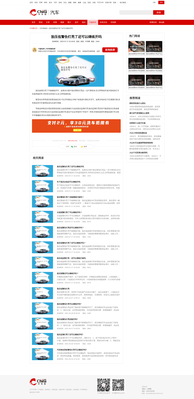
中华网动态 (83, 389)
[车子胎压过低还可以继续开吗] (42, 181)
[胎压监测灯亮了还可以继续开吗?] (42, 334)
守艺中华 (100, 2)
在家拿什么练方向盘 (137, 123)
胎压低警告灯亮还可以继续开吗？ (70, 228)
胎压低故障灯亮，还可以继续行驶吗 (71, 258)
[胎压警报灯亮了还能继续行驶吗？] (42, 197)
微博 (85, 146)
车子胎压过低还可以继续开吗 (68, 182)
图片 (69, 22)
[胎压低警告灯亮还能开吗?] (42, 319)
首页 (31, 2)
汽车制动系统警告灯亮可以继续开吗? (72, 350)
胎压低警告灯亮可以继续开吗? (69, 304)
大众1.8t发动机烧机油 (138, 133)
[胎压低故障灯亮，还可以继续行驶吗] (42, 258)
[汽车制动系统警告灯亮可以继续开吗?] (42, 349)
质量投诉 (153, 22)
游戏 (60, 2)
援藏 (69, 2)
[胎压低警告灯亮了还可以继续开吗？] (42, 242)
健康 (79, 2)
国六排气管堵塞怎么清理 (139, 113)
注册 (154, 2)
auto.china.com (72, 140)
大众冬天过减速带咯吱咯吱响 (141, 143)
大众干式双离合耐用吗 (138, 153)
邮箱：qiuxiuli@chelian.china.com (152, 393)
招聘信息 (55, 389)
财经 (45, 2)
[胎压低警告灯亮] (42, 288)
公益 (84, 2)
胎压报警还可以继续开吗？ (67, 273)
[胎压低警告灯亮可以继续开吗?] (42, 303)
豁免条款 (69, 389)
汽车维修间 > (44, 28)
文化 (65, 2)
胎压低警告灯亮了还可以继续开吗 (61, 28)
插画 (74, 2)
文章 (48, 22)
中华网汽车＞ (34, 28)
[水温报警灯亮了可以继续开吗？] (42, 212)
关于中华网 (33, 389)
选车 (76, 22)
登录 (161, 2)
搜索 (159, 12)
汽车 (55, 2)
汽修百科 (92, 22)
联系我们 (48, 389)
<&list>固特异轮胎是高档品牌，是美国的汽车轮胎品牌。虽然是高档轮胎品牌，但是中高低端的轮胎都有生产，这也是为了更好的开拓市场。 (144, 108)
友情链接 (76, 389)
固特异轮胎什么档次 (137, 103)
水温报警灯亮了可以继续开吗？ (69, 212)
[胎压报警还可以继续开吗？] (42, 273)
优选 (89, 2)
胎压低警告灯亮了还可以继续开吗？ (71, 243)
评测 (55, 22)
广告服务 (40, 389)
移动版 (161, 22)
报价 (84, 22)
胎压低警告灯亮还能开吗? (67, 319)
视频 (62, 22)
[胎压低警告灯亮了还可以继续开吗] (42, 166)
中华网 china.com (39, 12)
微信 (75, 146)
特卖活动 (103, 22)
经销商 (113, 22)
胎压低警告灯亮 (63, 289)
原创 (40, 22)
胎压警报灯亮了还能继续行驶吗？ (70, 197)
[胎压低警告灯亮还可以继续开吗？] (42, 227)
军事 (40, 2)
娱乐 (50, 2)
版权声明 (62, 389)
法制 (94, 2)
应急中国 (108, 2)
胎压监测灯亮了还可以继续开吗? (70, 334)
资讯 (36, 2)
